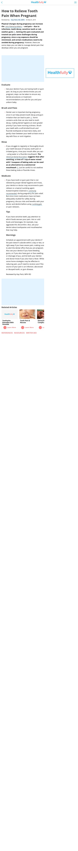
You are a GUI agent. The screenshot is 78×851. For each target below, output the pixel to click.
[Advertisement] (22, 68)
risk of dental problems (13, 26)
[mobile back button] (2, 2)
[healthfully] (38, 2)
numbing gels (37, 204)
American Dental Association (16, 157)
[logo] (60, 73)
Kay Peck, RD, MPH (17, 20)
